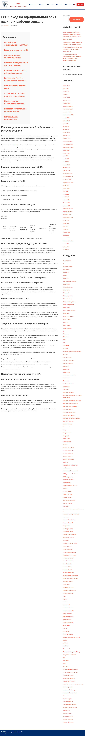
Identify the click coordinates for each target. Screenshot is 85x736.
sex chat (66, 660)
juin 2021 (65, 226)
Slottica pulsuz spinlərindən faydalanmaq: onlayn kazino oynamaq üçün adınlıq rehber (72, 34)
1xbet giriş (66, 313)
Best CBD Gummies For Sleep (72, 400)
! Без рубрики (67, 261)
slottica (65, 666)
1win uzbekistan (68, 287)
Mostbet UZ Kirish (68, 587)
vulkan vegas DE (68, 701)
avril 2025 (66, 94)
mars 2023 (66, 165)
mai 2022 (66, 194)
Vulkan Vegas (67, 699)
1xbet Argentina (68, 296)
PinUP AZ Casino (68, 634)
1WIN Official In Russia (69, 281)
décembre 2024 (68, 106)
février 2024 (66, 135)
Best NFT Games (68, 421)
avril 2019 (66, 250)
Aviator (65, 354)
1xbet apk (66, 293)
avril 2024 (66, 129)
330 (64, 340)
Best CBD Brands (68, 392)
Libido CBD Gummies (69, 534)
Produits (59, 5)
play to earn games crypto (71, 637)
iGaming (65, 517)
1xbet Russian (67, 328)
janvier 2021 (66, 232)
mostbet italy (67, 567)
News (65, 599)
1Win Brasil (66, 269)
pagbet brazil (67, 614)
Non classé (66, 605)
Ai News (65, 349)
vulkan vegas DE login (69, 704)
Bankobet (66, 378)
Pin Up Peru (66, 625)
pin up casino (67, 619)
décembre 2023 (68, 141)
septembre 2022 (68, 182)
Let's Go (80, 5)
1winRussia (66, 290)
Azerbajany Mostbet (69, 375)
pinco (65, 628)
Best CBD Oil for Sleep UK (71, 406)
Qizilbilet (65, 646)
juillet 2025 (66, 85)
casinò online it (67, 456)
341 (64, 343)
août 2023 (66, 150)
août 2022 (66, 185)
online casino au (68, 608)
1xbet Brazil (66, 307)
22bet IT (65, 337)
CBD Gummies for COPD (70, 471)
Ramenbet (66, 649)
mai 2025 (66, 91)
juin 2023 (65, 156)
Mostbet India (67, 564)
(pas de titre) (67, 39)
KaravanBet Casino (69, 520)
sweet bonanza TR (69, 678)
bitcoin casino (67, 424)
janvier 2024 (66, 138)
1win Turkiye (66, 284)
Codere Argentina (68, 480)
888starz (66, 346)
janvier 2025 (66, 103)
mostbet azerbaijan (69, 552)
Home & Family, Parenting (71, 514)
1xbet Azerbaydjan (69, 302)
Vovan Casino (67, 696)
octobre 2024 (67, 112)
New (64, 596)
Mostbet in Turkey (68, 561)
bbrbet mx (66, 387)
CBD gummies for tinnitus (71, 474)
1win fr (65, 275)
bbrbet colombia (68, 384)
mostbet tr (66, 584)
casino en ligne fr (68, 447)
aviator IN (66, 366)
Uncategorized (67, 687)
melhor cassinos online (70, 543)
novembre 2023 (68, 144)
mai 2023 (66, 159)
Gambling (66, 506)
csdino (65, 488)
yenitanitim (66, 710)
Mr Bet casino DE (68, 593)
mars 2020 (66, 238)
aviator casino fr (68, 363)
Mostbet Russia (68, 581)
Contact (68, 5)
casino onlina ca (68, 450)
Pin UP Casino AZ (68, 622)
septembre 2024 (68, 115)
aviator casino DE (68, 360)
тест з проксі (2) (68, 716)
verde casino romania (70, 693)
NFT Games (66, 602)
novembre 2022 (68, 176)
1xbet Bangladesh (68, 304)
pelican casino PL (68, 617)
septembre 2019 (68, 241)
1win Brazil (66, 272)
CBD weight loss (68, 477)
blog (64, 430)
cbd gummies (67, 468)
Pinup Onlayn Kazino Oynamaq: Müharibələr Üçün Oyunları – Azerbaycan (72, 49)
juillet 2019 (66, 247)
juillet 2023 (66, 153)
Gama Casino (67, 503)
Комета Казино (67, 713)
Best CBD (66, 390)
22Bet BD (66, 334)
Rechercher (66, 16)
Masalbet (66, 540)
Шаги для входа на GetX (16, 50)
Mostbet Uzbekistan (69, 590)
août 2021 (66, 220)
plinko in (65, 643)
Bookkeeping (67, 441)
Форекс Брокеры (68, 719)
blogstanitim (67, 433)
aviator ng (66, 372)
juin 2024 (65, 124)
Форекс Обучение (68, 722)
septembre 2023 (68, 147)
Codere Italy (67, 483)
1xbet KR (65, 322)
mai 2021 (65, 229)
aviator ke (66, 369)
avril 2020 (66, 235)
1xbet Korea (66, 319)
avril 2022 (66, 197)
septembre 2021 (68, 217)
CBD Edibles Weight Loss (70, 465)
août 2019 (66, 244)
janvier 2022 (66, 206)
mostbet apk (67, 546)
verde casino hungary (70, 690)
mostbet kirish (67, 570)
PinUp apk (66, 631)
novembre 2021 (67, 212)
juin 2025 (65, 88)
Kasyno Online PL (68, 523)
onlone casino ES (68, 611)
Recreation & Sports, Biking (71, 652)
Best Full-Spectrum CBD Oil (71, 418)
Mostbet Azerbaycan (69, 555)
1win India (66, 278)
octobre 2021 (67, 214)
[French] (74, 5)
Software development (70, 669)
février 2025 (66, 100)
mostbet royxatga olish (70, 578)
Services (50, 5)
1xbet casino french (69, 310)
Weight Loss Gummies (70, 707)
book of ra (66, 439)
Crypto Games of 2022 (70, 485)
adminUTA (6, 26)
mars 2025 (66, 97)
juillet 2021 (66, 223)
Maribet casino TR (68, 537)
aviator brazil (67, 357)
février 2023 (66, 168)
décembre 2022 (68, 173)
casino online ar (68, 453)
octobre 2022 (67, 179)
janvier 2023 (66, 170)
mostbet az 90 (67, 549)
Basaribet (66, 381)
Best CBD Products (69, 412)
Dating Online (67, 491)
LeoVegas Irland (68, 531)
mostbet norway (68, 573)
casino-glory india (68, 459)
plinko (65, 640)
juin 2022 (65, 191)
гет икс (16, 145)
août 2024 (66, 118)
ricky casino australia (69, 655)
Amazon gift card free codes (72, 351)
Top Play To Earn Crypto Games (73, 684)
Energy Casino (67, 497)
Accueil (33, 5)
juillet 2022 (66, 188)
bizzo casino (67, 427)
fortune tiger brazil (69, 500)
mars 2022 (66, 200)
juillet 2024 (66, 121)
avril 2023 (66, 162)
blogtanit (66, 436)
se (64, 658)
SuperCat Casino (68, 675)
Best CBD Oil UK (68, 409)
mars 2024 (66, 132)
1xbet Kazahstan (68, 316)
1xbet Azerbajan (68, 299)
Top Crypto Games (69, 681)
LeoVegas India (68, 529)
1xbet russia (66, 325)
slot (64, 663)
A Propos (41, 5)
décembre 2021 (68, 209)
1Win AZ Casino (67, 266)
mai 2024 (66, 126)
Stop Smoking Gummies (70, 672)
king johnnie (66, 526)
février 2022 (66, 203)
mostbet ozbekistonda (70, 575)
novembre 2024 (68, 109)
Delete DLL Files (67, 494)
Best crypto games (69, 415)
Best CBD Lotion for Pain (70, 403)
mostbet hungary (68, 558)
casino (65, 444)
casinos (65, 462)
